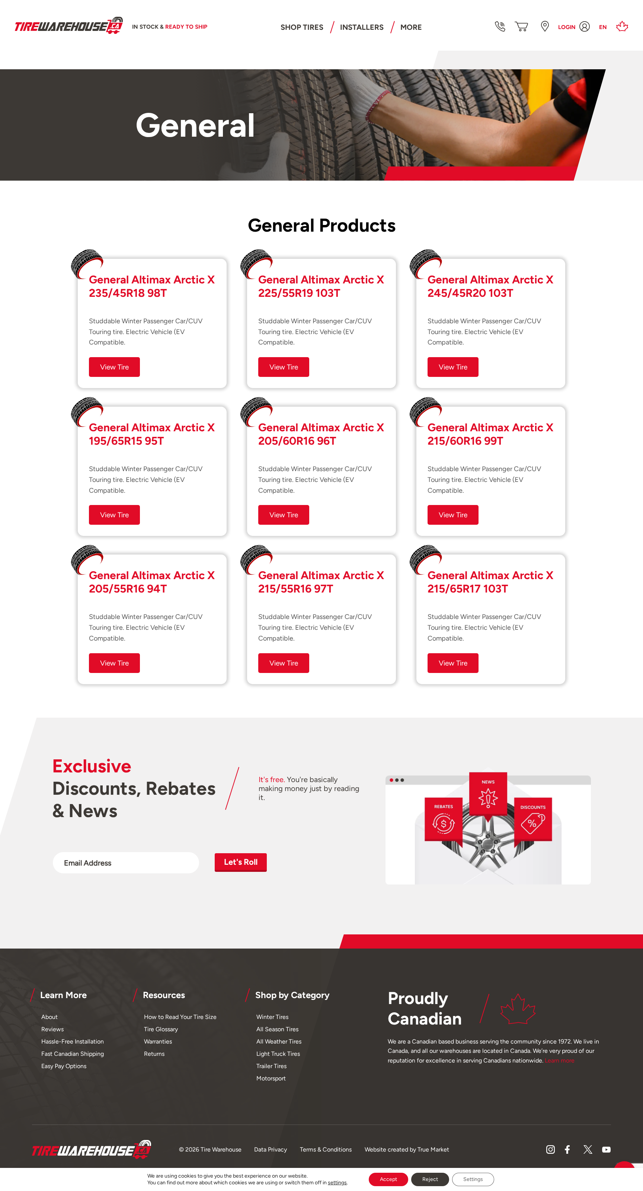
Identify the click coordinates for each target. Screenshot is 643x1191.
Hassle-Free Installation (72, 1041)
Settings (473, 1179)
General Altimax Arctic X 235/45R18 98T (152, 286)
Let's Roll (240, 862)
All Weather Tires (278, 1041)
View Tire (114, 367)
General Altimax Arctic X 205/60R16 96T (321, 434)
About (49, 1016)
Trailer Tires (271, 1066)
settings (337, 1182)
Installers (362, 27)
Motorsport (271, 1078)
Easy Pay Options (63, 1066)
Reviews (52, 1029)
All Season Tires (277, 1029)
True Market (433, 1149)
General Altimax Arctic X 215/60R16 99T (490, 434)
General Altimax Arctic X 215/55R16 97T (321, 582)
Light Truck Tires (278, 1053)
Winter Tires (272, 1016)
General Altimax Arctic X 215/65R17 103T (490, 582)
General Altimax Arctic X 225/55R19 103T (321, 286)
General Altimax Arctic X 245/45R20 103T (490, 286)
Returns (154, 1053)
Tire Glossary (161, 1029)
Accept (388, 1179)
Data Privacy (270, 1149)
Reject (430, 1179)
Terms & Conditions (326, 1149)
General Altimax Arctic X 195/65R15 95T (152, 434)
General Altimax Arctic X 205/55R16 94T (152, 582)
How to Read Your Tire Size (180, 1016)
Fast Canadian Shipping (72, 1053)
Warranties (158, 1041)
